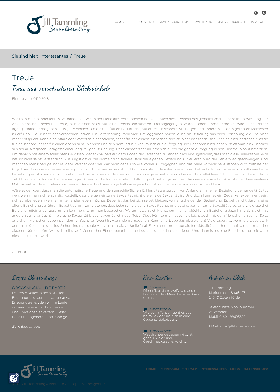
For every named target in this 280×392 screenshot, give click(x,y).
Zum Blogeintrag (26, 326)
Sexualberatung (174, 22)
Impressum (169, 369)
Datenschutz (255, 369)
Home (120, 22)
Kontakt (258, 22)
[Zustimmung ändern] (14, 378)
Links (235, 369)
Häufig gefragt (231, 22)
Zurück (20, 252)
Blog (255, 13)
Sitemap (189, 369)
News (264, 13)
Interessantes (213, 369)
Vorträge (203, 22)
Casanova (158, 287)
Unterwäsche (161, 331)
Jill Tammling (142, 22)
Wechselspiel (160, 309)
